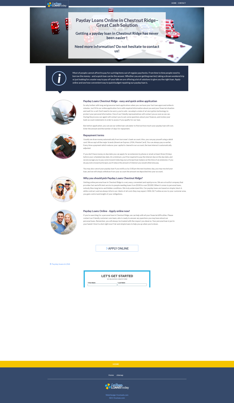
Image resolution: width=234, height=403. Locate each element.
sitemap (120, 375)
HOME (173, 3)
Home (111, 375)
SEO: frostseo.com (117, 398)
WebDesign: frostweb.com (117, 395)
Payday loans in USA (60, 264)
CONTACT (182, 3)
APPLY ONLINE (118, 248)
